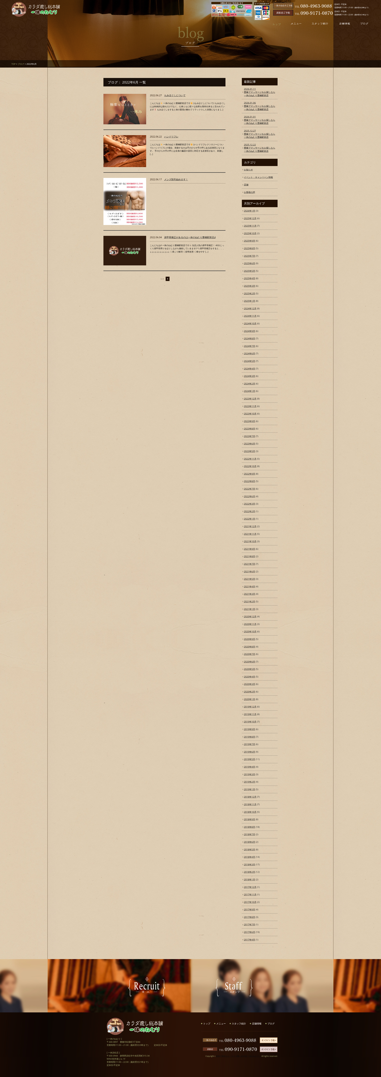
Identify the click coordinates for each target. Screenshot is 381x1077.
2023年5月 (249, 451)
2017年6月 (249, 932)
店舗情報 (256, 1023)
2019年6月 (249, 751)
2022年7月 (249, 488)
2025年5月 (249, 270)
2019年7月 (249, 744)
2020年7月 (249, 654)
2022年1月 (249, 518)
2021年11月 (250, 533)
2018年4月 (249, 856)
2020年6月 (249, 661)
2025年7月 (249, 255)
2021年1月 (249, 609)
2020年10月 (250, 631)
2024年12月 (250, 308)
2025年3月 (249, 285)
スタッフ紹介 (239, 1023)
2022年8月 (249, 481)
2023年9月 (249, 421)
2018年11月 (250, 804)
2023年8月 (249, 428)
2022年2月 (249, 511)
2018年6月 (249, 841)
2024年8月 (249, 338)
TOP (13, 64)
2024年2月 (249, 383)
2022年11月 (250, 458)
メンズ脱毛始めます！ (176, 179)
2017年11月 (250, 894)
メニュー (221, 1023)
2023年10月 (250, 413)
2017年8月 (249, 917)
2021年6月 (249, 571)
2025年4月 (249, 278)
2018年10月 (250, 811)
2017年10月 (250, 902)
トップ (206, 1023)
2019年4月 (249, 766)
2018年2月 (249, 871)
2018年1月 (249, 879)
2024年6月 (249, 353)
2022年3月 (249, 503)
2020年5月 (249, 669)
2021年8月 (249, 556)
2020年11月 (250, 624)
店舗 (246, 184)
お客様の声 (249, 192)
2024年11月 (250, 315)
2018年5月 (249, 849)
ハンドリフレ (171, 136)
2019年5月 (249, 759)
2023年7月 (249, 436)
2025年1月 (249, 300)
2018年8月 (249, 826)
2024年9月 (249, 331)
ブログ (21, 64)
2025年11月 (250, 225)
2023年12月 (250, 398)
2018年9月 (249, 819)
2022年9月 (249, 473)
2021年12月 (250, 526)
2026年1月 (249, 210)
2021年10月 (250, 541)
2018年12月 (250, 796)
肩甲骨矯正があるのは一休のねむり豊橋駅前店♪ (190, 237)
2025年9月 (249, 240)
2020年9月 (249, 639)
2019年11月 (250, 714)
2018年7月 (249, 834)
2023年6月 (249, 443)
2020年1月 (249, 699)
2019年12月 (250, 706)
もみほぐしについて (175, 95)
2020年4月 (249, 676)
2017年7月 (249, 924)
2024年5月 (249, 361)
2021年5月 (249, 578)
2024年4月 (249, 368)
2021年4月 (249, 586)
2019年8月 (249, 736)
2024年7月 (249, 346)
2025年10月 (250, 233)
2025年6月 (249, 263)
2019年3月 (249, 774)
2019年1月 (249, 789)
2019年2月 (249, 781)
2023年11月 (250, 406)
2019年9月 (249, 729)
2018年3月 (249, 864)
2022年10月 (250, 466)
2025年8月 (249, 248)
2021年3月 (249, 593)
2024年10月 (250, 323)
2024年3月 (249, 376)
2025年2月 (249, 293)
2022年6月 (249, 496)
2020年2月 (249, 691)
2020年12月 (250, 616)
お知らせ (248, 169)
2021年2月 (249, 601)
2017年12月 (250, 887)
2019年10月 (250, 721)
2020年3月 (249, 684)
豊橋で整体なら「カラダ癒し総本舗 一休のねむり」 (238, 1056)
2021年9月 (249, 548)
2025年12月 (250, 218)
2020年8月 (249, 646)
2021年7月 (249, 563)
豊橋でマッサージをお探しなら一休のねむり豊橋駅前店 (259, 92)
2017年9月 (249, 909)
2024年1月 (249, 391)
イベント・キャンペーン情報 (258, 177)
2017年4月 (249, 939)
